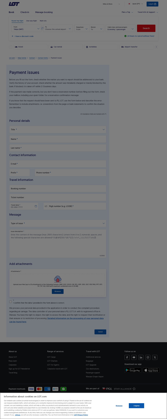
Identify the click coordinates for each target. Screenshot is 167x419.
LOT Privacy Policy (81, 415)
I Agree (136, 406)
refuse (17, 415)
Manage (119, 406)
